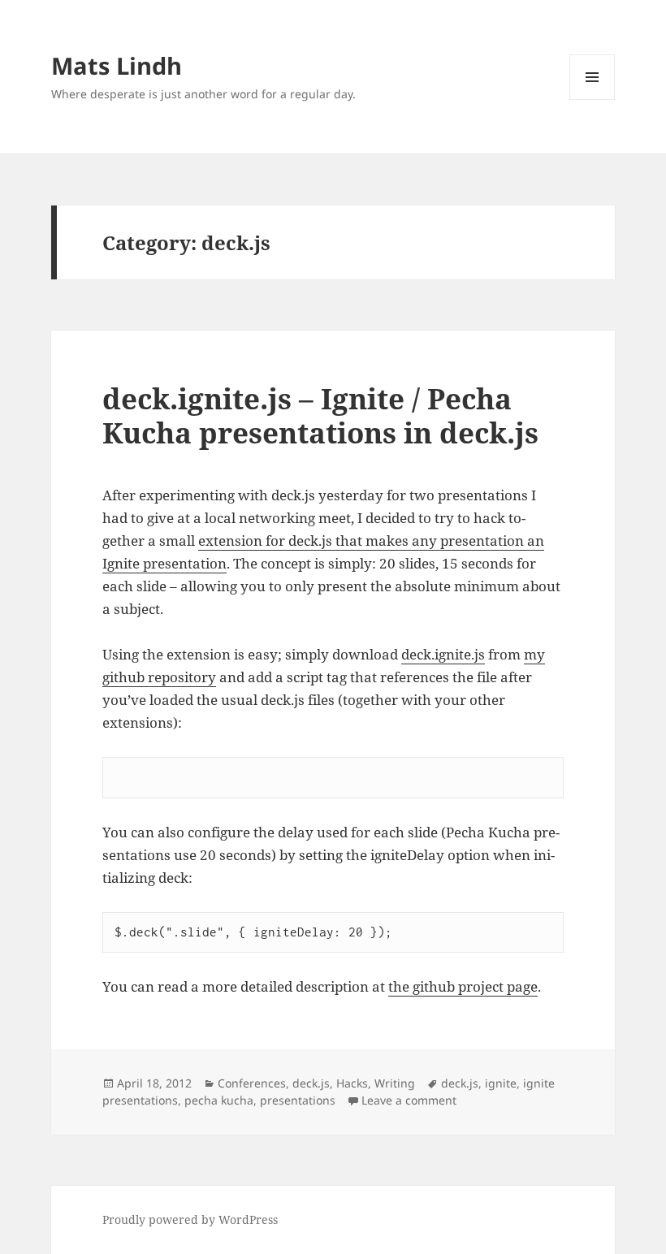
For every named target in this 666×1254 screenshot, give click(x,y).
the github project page (463, 986)
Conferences (252, 1083)
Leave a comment (408, 1100)
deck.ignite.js (443, 654)
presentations (297, 1100)
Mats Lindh (116, 65)
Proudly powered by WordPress (190, 1219)
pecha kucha (218, 1100)
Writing (394, 1083)
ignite (501, 1083)
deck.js (311, 1083)
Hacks (352, 1083)
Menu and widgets (592, 99)
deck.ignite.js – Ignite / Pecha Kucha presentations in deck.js (320, 415)
